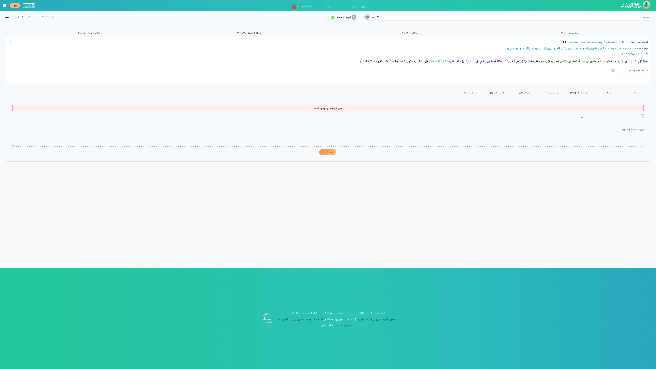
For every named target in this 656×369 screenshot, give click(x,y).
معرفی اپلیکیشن (310, 313)
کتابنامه (330, 7)
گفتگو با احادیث (302, 7)
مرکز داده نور (327, 325)
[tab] (570, 33)
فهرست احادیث (357, 7)
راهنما (361, 313)
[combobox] (520, 16)
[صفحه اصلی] (636, 5)
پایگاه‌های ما (294, 313)
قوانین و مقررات (378, 313)
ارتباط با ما (327, 313)
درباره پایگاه (344, 313)
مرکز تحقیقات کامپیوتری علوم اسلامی (340, 319)
